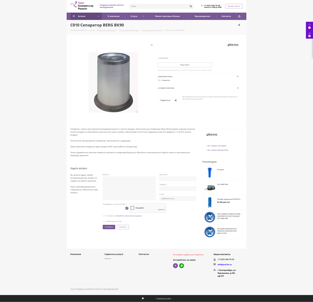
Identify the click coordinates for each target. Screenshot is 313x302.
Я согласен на (124, 216)
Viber (175, 265)
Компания (75, 254)
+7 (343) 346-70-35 (212, 5)
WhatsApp (181, 265)
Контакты (144, 254)
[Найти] (191, 6)
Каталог (108, 258)
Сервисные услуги (114, 254)
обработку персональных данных (129, 216)
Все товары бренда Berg (217, 150)
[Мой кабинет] (239, 16)
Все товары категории (216, 146)
